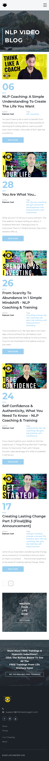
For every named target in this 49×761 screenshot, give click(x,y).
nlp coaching (32, 114)
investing (30, 315)
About (4, 742)
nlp (31, 202)
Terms (4, 726)
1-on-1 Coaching (8, 737)
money (39, 315)
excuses (38, 536)
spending (31, 325)
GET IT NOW (24, 620)
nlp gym (30, 205)
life (27, 202)
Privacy (5, 731)
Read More (13, 140)
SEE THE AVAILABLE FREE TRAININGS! (24, 674)
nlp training (37, 320)
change (30, 534)
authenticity (32, 428)
